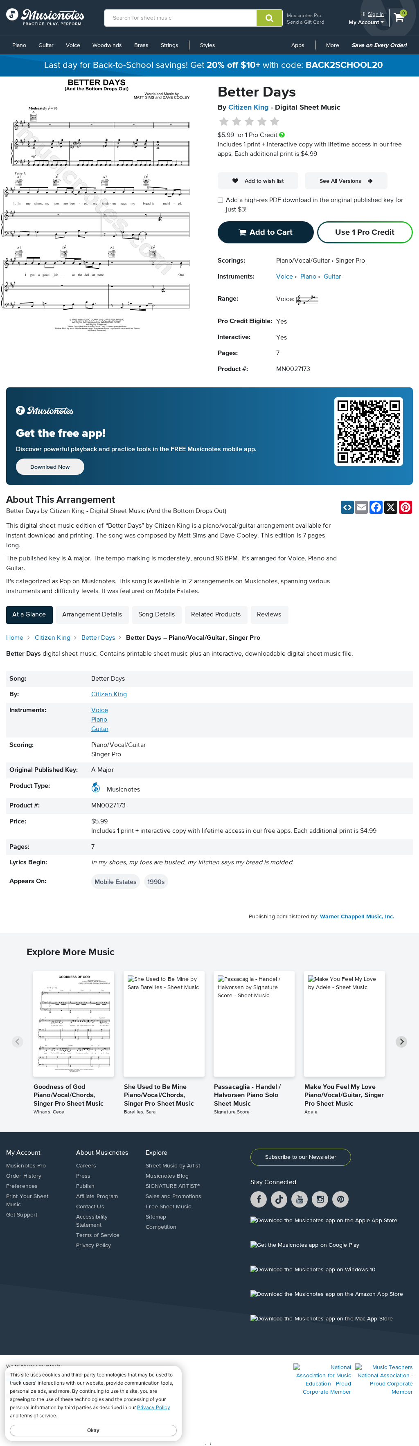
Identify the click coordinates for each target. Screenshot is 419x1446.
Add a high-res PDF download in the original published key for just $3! (314, 205)
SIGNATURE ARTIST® (173, 1186)
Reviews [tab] (269, 615)
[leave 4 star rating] (262, 122)
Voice (73, 45)
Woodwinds (107, 45)
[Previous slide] (17, 1042)
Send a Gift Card (305, 22)
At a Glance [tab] (29, 615)
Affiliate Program (97, 1196)
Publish (85, 1186)
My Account (365, 22)
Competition (161, 1227)
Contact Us (90, 1207)
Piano (19, 45)
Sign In (376, 14)
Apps (297, 45)
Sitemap (156, 1217)
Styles (207, 45)
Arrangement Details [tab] (92, 615)
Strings (169, 45)
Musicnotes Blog (167, 1176)
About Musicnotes (102, 1153)
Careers (86, 1166)
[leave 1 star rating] (224, 122)
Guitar (46, 45)
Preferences (22, 1186)
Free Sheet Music (168, 1207)
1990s (156, 881)
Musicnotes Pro (304, 15)
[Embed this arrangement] (347, 507)
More (335, 48)
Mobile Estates (116, 881)
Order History (23, 1176)
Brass (141, 45)
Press (83, 1176)
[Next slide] (401, 1042)
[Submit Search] (269, 18)
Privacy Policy (93, 1245)
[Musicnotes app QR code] (368, 436)
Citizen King (248, 107)
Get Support (21, 1215)
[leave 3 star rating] (249, 122)
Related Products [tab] (216, 615)
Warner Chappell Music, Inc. (357, 917)
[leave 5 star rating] (274, 122)
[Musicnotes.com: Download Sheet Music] (45, 17)
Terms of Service (98, 1235)
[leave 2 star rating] (236, 122)
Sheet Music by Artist (173, 1166)
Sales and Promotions (173, 1196)
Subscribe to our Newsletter (300, 1157)
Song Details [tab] (156, 615)
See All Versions (340, 181)
